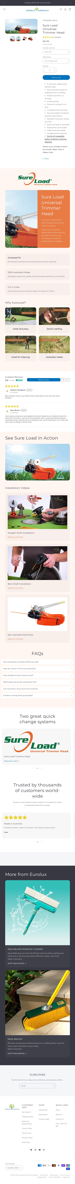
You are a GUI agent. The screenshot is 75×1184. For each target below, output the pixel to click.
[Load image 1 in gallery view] (12, 38)
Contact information (55, 1177)
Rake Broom (43, 1114)
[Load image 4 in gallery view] (30, 38)
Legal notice (66, 1177)
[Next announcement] (71, 3)
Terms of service (65, 1175)
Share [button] (47, 159)
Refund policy (54, 1175)
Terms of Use (26, 1133)
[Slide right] (35, 39)
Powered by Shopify (32, 1175)
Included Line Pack (49, 48)
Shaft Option (47, 57)
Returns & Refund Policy (27, 1122)
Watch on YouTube (15, 537)
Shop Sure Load (10, 761)
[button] (4, 9)
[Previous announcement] (4, 3)
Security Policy (27, 1138)
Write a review (43, 380)
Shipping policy (42, 1177)
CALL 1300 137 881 (61, 1125)
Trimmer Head (44, 1119)
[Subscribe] (53, 1085)
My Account (26, 1112)
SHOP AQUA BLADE (16, 963)
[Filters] (63, 379)
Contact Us (60, 1119)
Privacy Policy (27, 1128)
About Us (59, 1114)
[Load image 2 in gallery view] (18, 38)
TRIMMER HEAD (50, 20)
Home (58, 1110)
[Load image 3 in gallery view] (24, 38)
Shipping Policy (27, 1117)
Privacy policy (44, 1175)
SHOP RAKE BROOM (16, 1053)
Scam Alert (26, 1142)
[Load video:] (37, 462)
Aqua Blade (43, 1110)
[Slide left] (7, 39)
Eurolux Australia (20, 1175)
